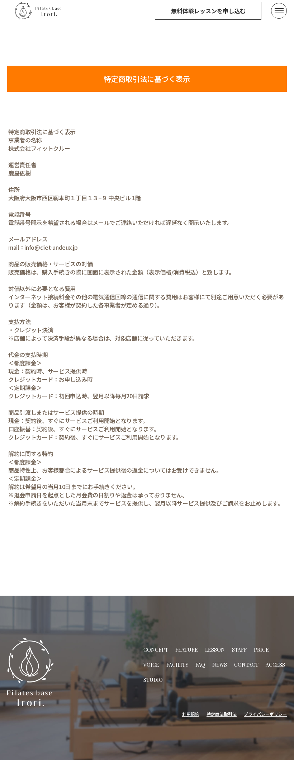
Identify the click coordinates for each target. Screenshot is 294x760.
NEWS (219, 664)
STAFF (239, 649)
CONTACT (246, 664)
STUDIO (153, 679)
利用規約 (190, 714)
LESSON (215, 649)
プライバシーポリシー (265, 714)
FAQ (200, 664)
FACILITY (177, 664)
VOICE (151, 664)
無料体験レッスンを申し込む (208, 10)
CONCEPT (155, 649)
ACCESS (275, 664)
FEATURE (186, 649)
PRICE (261, 649)
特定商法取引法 (222, 714)
